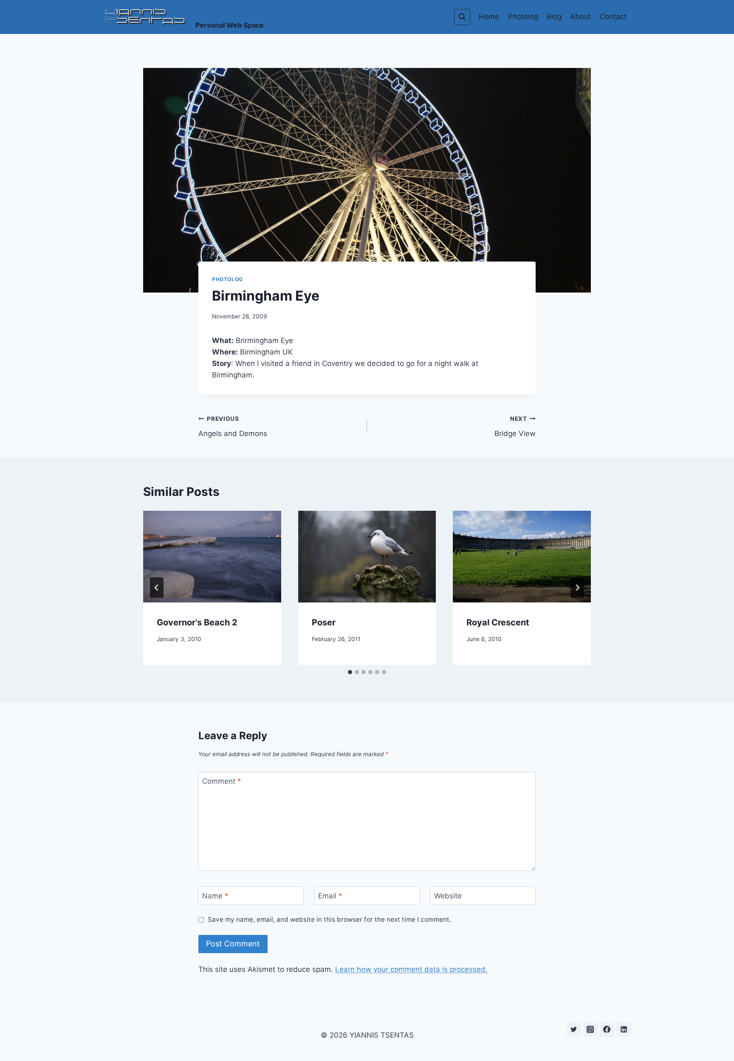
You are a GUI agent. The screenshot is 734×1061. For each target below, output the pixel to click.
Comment (221, 781)
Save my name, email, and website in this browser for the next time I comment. (329, 919)
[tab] (350, 672)
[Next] (577, 587)
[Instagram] (590, 1029)
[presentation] (212, 556)
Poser (324, 622)
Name (215, 896)
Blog (554, 16)
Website (448, 896)
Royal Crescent (497, 622)
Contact (613, 16)
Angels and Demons (232, 426)
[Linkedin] (623, 1029)
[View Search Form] (462, 17)
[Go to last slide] (157, 587)
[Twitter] (574, 1029)
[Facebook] (607, 1029)
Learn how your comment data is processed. (411, 969)
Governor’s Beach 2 (197, 622)
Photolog (523, 16)
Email (330, 896)
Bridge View (515, 426)
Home (489, 16)
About (580, 16)
